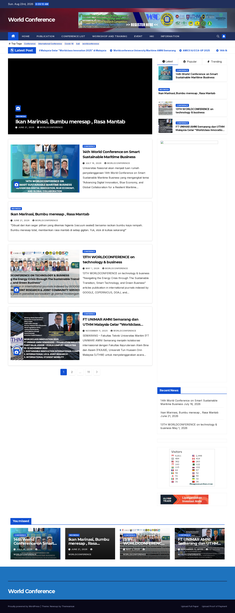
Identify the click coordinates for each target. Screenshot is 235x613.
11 (88, 372)
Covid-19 (69, 44)
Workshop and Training (109, 36)
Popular (191, 61)
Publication (46, 36)
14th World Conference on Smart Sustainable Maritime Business (197, 76)
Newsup (54, 606)
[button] (218, 36)
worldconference (90, 44)
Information (170, 36)
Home (26, 36)
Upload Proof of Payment (214, 606)
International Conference (50, 44)
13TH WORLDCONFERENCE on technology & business (194, 111)
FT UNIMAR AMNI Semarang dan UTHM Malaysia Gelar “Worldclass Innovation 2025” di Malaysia (200, 130)
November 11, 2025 (97, 331)
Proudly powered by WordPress (24, 606)
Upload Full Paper (190, 606)
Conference (29, 44)
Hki (152, 36)
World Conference (31, 19)
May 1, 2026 (93, 268)
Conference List (73, 36)
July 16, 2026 (94, 163)
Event (138, 36)
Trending (216, 61)
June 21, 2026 (26, 127)
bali (78, 44)
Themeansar (68, 606)
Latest (169, 61)
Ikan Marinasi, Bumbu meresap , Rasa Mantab (70, 121)
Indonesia (21, 116)
